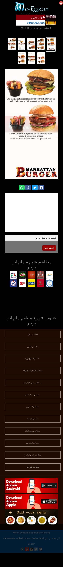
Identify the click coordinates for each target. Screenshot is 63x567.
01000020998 (36, 22)
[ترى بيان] (13, 275)
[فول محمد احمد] (49, 283)
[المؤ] (13, 283)
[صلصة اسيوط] (22, 275)
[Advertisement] (31, 212)
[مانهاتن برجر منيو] (51, 43)
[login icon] (61, 3)
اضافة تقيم (49, 248)
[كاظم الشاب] (49, 275)
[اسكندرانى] (31, 283)
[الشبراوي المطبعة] (31, 275)
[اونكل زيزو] (40, 275)
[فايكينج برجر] (40, 283)
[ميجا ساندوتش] (22, 283)
